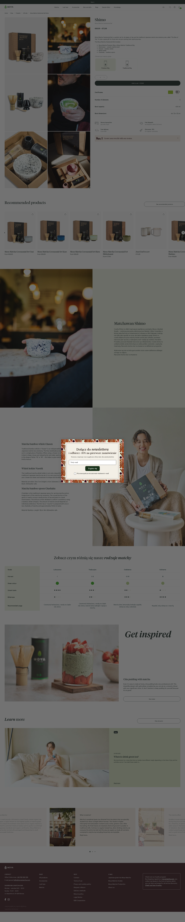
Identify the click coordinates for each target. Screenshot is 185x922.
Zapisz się (92, 468)
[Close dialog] (121, 441)
